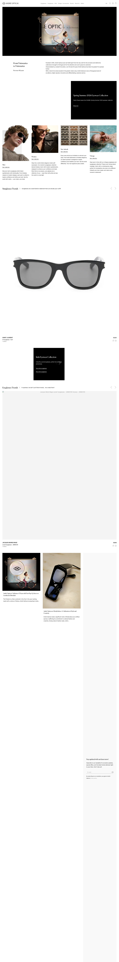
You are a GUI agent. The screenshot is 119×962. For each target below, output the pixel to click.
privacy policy (93, 778)
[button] (116, 340)
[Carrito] (116, 3)
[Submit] (112, 772)
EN (106, 3)
